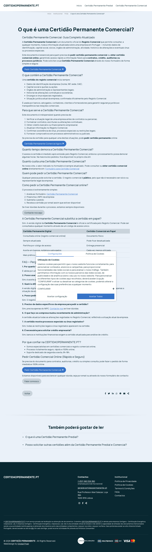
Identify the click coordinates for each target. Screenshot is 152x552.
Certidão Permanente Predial (99, 5)
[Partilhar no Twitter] (109, 393)
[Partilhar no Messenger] (120, 393)
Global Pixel (23, 543)
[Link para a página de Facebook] (82, 503)
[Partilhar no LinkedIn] (113, 393)
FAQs (66, 14)
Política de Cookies (124, 484)
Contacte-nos (56, 308)
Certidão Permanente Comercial (131, 5)
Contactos (120, 495)
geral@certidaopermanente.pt (92, 487)
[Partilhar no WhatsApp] (116, 393)
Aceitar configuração (57, 296)
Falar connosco (31, 381)
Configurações (55, 253)
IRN (32, 528)
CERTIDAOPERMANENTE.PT (15, 521)
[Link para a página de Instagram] (79, 503)
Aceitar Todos (95, 296)
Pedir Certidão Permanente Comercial (42, 69)
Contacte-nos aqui (33, 212)
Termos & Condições (125, 488)
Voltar (27, 393)
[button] (76, 288)
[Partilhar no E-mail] (124, 393)
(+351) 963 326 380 (86, 481)
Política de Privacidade (126, 481)
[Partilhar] (128, 393)
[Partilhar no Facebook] (105, 393)
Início (79, 5)
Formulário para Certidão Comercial (62, 168)
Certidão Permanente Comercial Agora (43, 143)
